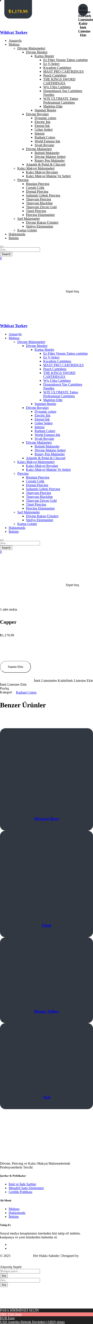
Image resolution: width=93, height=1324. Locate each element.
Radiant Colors (26, 692)
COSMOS (7, 1259)
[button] (46, 681)
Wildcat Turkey (14, 32)
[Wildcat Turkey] (44, 24)
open (3, 601)
